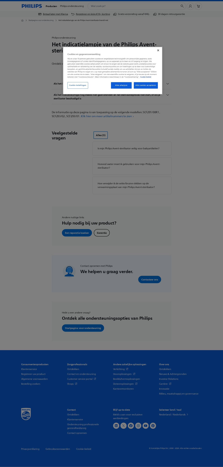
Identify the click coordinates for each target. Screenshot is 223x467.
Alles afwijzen (121, 85)
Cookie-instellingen (77, 85)
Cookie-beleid (145, 76)
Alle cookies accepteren (145, 85)
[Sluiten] (158, 50)
